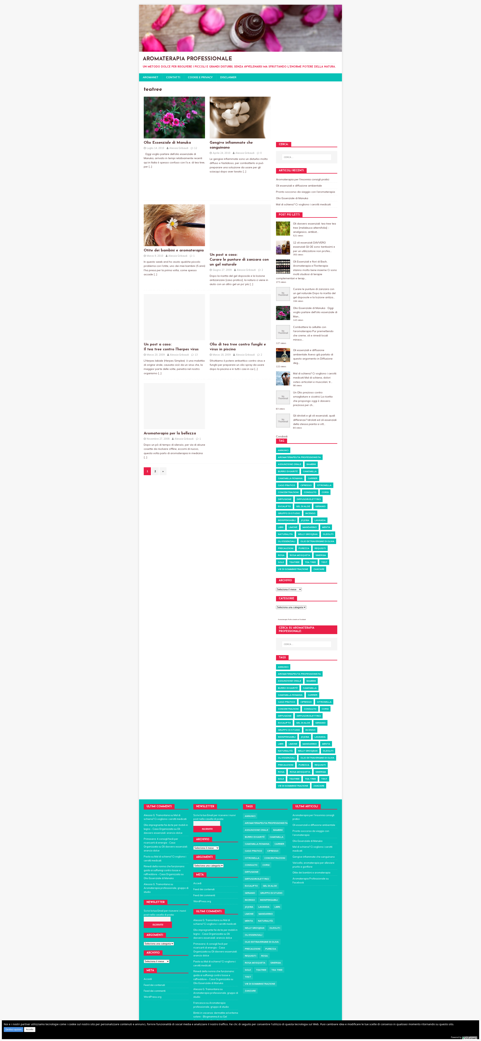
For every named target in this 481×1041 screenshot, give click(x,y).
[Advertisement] (174, 179)
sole (281, 562)
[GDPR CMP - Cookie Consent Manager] (469, 1037)
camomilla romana (290, 478)
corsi (325, 492)
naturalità (285, 534)
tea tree (310, 562)
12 (195, 147)
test (324, 562)
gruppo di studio (289, 513)
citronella (324, 485)
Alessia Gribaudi (178, 147)
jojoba (305, 520)
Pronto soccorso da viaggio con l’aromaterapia (305, 191)
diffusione (284, 499)
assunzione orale (289, 464)
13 (196, 354)
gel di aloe (303, 506)
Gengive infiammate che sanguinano (314, 856)
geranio (320, 506)
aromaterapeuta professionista (299, 457)
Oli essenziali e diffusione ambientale (299, 185)
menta (326, 527)
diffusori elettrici (309, 499)
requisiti (320, 548)
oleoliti (328, 534)
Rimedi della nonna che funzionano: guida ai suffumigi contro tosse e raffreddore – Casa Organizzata (164, 870)
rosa (281, 555)
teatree (294, 562)
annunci (283, 450)
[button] (13, 1029)
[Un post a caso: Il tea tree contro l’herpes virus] (174, 338)
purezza (304, 548)
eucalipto (284, 506)
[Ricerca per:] (306, 157)
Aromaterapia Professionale (287, 619)
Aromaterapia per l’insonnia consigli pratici (302, 179)
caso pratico (286, 485)
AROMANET (150, 77)
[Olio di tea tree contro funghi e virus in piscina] (240, 338)
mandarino (310, 527)
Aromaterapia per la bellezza (170, 433)
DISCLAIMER (228, 77)
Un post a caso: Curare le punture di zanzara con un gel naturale (239, 259)
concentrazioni (288, 492)
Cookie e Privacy (200, 77)
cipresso (306, 485)
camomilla (310, 471)
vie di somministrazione (293, 569)
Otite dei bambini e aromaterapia (174, 250)
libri (280, 527)
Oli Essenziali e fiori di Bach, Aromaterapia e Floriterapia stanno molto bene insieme (310, 266)
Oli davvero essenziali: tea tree (312, 223)
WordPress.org (152, 996)
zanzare (318, 569)
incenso (310, 513)
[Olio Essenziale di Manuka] (174, 136)
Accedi (148, 978)
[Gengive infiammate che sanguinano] (240, 136)
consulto (310, 492)
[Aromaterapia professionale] (240, 49)
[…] (150, 166)
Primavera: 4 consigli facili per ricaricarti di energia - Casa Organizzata (161, 842)
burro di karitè (288, 471)
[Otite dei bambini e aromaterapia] (174, 244)
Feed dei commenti (155, 990)
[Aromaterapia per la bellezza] (174, 427)
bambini (311, 464)
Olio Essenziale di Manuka (167, 143)
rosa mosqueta (300, 555)
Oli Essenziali (286, 541)
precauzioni (285, 548)
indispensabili (287, 520)
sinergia (320, 555)
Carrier (312, 478)
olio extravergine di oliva (317, 541)
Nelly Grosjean (308, 534)
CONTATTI (173, 77)
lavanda (320, 520)
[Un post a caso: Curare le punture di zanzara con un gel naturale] (240, 248)
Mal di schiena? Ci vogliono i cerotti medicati (303, 204)
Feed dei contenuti (154, 984)
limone (293, 527)
